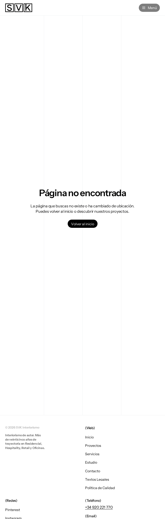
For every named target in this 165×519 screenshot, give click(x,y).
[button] (82, 224)
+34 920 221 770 (99, 507)
